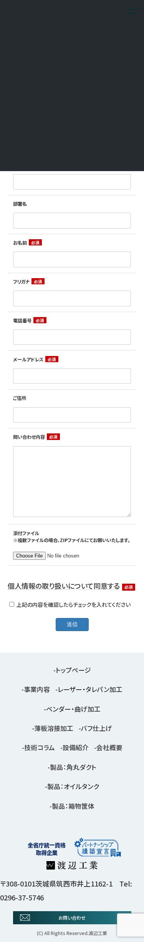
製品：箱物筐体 (73, 806)
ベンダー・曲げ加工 (73, 709)
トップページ (73, 670)
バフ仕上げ (96, 728)
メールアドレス (28, 359)
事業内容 (37, 689)
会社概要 (109, 747)
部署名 (20, 203)
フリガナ (21, 281)
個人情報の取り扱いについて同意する (64, 586)
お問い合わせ (72, 917)
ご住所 (19, 398)
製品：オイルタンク (73, 786)
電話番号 (22, 320)
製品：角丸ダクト (73, 767)
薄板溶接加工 (53, 728)
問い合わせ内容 (29, 436)
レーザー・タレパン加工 (90, 689)
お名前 (20, 242)
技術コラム (39, 747)
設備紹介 (76, 747)
